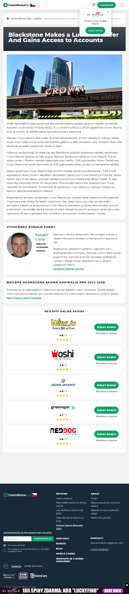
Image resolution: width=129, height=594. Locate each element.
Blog (59, 548)
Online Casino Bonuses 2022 (69, 527)
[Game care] (38, 575)
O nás (94, 498)
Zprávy (38, 18)
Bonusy (61, 543)
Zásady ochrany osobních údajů (105, 512)
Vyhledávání (106, 5)
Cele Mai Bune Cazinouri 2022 (70, 519)
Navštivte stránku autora (68, 268)
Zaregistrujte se (42, 539)
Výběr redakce (64, 498)
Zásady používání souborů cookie (105, 504)
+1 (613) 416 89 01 (99, 549)
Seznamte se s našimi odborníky (69, 560)
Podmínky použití (101, 517)
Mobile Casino (65, 553)
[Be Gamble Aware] (9, 575)
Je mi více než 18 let (16, 545)
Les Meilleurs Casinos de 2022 (69, 512)
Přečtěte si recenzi (106, 333)
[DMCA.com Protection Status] (16, 566)
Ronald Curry (41, 237)
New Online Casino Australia (24, 297)
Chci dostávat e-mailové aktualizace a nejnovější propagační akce (28, 550)
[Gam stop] (23, 576)
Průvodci (62, 538)
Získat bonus (95, 31)
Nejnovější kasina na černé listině (71, 504)
